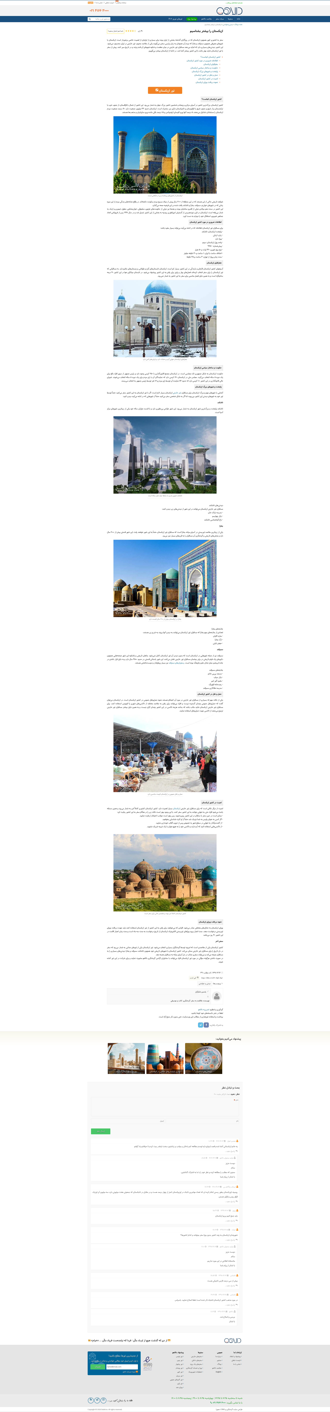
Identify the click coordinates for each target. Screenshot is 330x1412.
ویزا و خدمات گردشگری (194, 1368)
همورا (218, 1409)
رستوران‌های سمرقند (176, 663)
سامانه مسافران (121, 3)
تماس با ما (99, 3)
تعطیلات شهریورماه (195, 1372)
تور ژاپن (180, 1383)
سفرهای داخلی (197, 1360)
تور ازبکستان (167, 90)
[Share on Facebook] (206, 1025)
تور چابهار (179, 1364)
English (90, 2)
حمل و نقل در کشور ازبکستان (206, 75)
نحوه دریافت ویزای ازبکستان (207, 82)
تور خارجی (177, 392)
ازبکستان (176, 808)
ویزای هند (179, 1387)
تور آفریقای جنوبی (176, 1379)
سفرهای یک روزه (196, 1364)
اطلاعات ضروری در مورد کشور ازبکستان (202, 60)
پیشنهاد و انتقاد (235, 1356)
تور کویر (180, 1372)
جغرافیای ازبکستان (211, 64)
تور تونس (179, 1356)
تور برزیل (179, 1375)
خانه (238, 19)
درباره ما (218, 1356)
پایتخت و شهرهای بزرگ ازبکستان (205, 71)
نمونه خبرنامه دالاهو (129, 1372)
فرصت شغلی (109, 3)
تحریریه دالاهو (203, 1009)
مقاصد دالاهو (206, 19)
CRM (223, 1409)
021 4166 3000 (219, 1403)
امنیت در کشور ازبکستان (208, 78)
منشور (219, 1360)
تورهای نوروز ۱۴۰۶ (175, 19)
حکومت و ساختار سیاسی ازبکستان (204, 68)
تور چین (180, 1360)
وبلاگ (236, 24)
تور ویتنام (179, 1368)
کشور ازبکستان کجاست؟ (210, 57)
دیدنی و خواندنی (228, 24)
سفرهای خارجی (196, 1356)
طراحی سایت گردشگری (234, 1409)
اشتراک (98, 1367)
